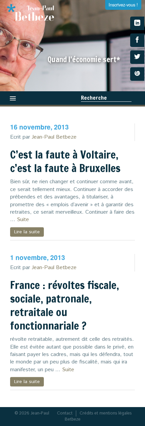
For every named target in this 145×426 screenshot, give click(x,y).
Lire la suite (27, 232)
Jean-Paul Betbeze (54, 137)
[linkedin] (137, 23)
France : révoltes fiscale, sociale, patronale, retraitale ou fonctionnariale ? (64, 305)
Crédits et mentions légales (106, 413)
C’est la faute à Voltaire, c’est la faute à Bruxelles (65, 161)
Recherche (94, 97)
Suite (23, 219)
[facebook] (137, 40)
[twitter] (137, 57)
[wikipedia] (137, 74)
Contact (64, 413)
